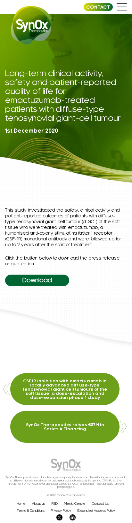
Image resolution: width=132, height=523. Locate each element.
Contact (98, 7)
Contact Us (100, 503)
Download (37, 280)
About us (38, 503)
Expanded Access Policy (96, 510)
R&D (55, 503)
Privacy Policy (61, 510)
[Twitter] (59, 518)
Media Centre (75, 503)
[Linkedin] (72, 518)
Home (21, 503)
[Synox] (31, 26)
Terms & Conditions (31, 510)
